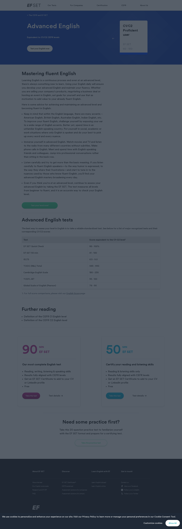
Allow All (173, 523)
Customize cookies (152, 523)
